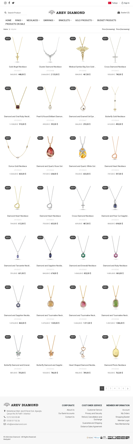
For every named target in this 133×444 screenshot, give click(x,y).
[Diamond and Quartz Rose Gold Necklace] (50, 149)
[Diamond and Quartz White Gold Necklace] (83, 149)
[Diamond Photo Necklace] (115, 348)
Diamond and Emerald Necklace (82, 265)
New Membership (122, 424)
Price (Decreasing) (122, 29)
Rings (18, 20)
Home (8, 20)
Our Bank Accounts (66, 413)
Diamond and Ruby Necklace (115, 265)
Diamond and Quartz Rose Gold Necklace (51, 166)
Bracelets (64, 20)
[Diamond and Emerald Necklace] (83, 249)
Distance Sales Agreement (91, 427)
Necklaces (32, 20)
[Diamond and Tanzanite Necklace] (18, 249)
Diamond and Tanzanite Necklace (18, 265)
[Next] (127, 388)
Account (125, 410)
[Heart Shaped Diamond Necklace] (83, 348)
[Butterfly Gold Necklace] (115, 100)
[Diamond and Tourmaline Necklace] (50, 298)
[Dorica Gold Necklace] (18, 149)
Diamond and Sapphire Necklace (50, 265)
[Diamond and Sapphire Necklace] (50, 249)
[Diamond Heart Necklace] (115, 149)
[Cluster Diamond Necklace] (50, 50)
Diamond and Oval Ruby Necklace (18, 116)
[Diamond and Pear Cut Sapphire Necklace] (115, 199)
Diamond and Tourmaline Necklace (51, 315)
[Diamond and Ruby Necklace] (115, 249)
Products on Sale (15, 24)
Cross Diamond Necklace (115, 67)
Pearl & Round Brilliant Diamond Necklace (51, 116)
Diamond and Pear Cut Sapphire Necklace (115, 216)
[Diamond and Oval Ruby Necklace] (18, 100)
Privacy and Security (93, 413)
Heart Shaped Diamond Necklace (83, 365)
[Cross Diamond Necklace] (115, 50)
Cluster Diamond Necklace (50, 67)
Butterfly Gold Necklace (115, 116)
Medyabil (7, 439)
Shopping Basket (122, 417)
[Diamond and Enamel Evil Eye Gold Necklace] (83, 100)
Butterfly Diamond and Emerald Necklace (18, 365)
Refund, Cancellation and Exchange (92, 418)
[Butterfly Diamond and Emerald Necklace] (18, 348)
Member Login (123, 420)
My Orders (125, 413)
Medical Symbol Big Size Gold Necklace (83, 67)
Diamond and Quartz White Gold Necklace (83, 166)
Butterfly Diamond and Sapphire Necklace (51, 365)
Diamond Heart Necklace (115, 166)
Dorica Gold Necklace (18, 166)
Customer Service (94, 410)
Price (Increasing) (108, 29)
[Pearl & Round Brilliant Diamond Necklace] (50, 100)
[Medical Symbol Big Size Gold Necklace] (83, 50)
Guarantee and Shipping (92, 423)
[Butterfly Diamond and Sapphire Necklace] (50, 348)
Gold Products (83, 20)
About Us (70, 410)
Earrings (48, 20)
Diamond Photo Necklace (115, 365)
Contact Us (69, 417)
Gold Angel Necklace (18, 67)
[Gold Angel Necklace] (18, 50)
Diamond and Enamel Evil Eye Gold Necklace (83, 116)
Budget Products (106, 20)
